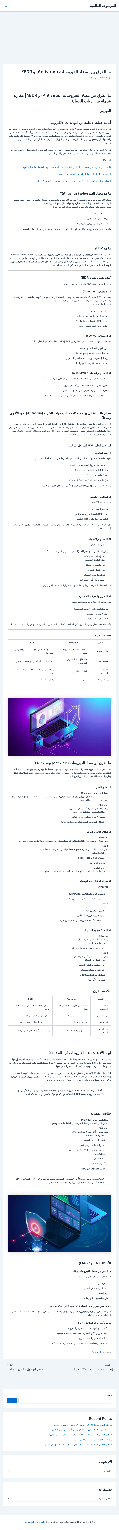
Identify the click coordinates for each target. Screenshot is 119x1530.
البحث (109, 1395)
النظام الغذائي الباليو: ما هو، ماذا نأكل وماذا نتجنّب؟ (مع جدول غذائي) (80, 1434)
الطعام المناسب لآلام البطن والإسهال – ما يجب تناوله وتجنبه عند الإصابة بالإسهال (74, 181)
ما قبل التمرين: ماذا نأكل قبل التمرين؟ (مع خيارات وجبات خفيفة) (83, 1425)
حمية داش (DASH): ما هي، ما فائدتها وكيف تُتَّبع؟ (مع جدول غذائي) (82, 1429)
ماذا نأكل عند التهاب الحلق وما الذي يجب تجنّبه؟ (90, 1439)
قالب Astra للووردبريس (35, 1522)
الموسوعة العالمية (103, 5)
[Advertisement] (59, 33)
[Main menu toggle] (6, 6)
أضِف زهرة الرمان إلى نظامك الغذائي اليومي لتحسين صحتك (83, 174)
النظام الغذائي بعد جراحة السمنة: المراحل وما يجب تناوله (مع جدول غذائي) (78, 1444)
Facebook (96, 1352)
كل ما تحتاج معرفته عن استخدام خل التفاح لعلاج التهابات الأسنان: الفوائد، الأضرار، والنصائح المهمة (66, 167)
